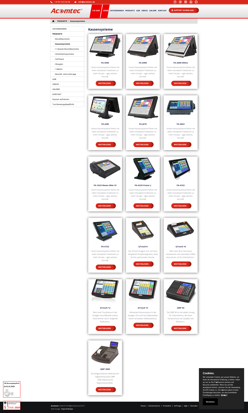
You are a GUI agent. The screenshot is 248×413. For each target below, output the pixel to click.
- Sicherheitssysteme (63, 54)
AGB (138, 10)
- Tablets (57, 69)
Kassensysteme (77, 21)
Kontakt (194, 406)
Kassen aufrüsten (60, 99)
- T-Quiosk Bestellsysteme (65, 49)
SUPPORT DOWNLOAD (183, 10)
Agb (186, 406)
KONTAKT (56, 94)
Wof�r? (224, 395)
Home (106, 10)
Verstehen (210, 402)
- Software (58, 59)
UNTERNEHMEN (59, 29)
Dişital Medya (67, 409)
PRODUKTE (62, 21)
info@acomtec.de (86, 2)
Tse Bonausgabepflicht (63, 104)
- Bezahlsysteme (61, 39)
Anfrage (177, 406)
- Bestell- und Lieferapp (64, 74)
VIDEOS (144, 10)
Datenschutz (154, 406)
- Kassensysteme (61, 44)
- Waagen (57, 64)
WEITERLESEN (104, 83)
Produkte (167, 406)
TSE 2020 (96, 10)
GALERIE (153, 10)
